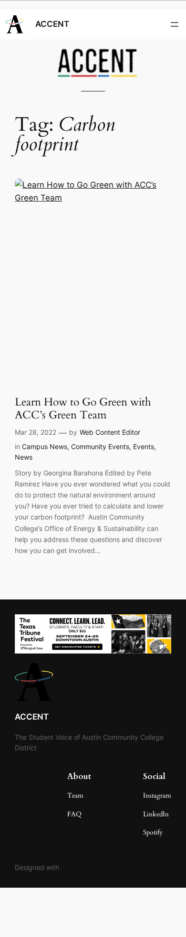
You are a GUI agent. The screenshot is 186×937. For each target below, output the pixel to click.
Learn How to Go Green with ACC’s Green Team (83, 408)
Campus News (44, 446)
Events (143, 446)
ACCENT (52, 24)
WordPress (77, 867)
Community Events (100, 446)
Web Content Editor (110, 432)
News (23, 457)
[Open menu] (174, 24)
